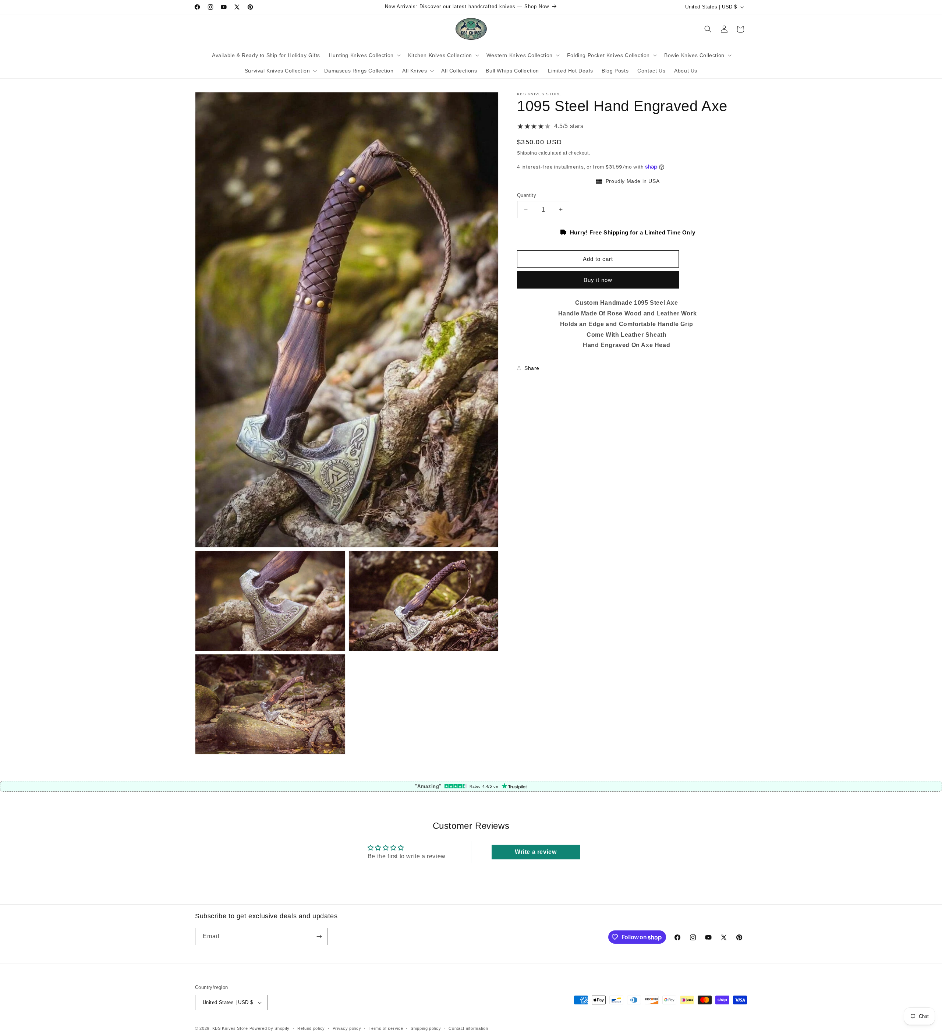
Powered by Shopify (269, 1028)
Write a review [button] (535, 852)
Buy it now (598, 280)
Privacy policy (347, 1028)
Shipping (527, 153)
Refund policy (311, 1028)
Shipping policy (426, 1028)
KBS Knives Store (230, 1028)
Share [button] (531, 368)
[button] (364, 55)
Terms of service (386, 1028)
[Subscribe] (319, 936)
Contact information (468, 1028)
